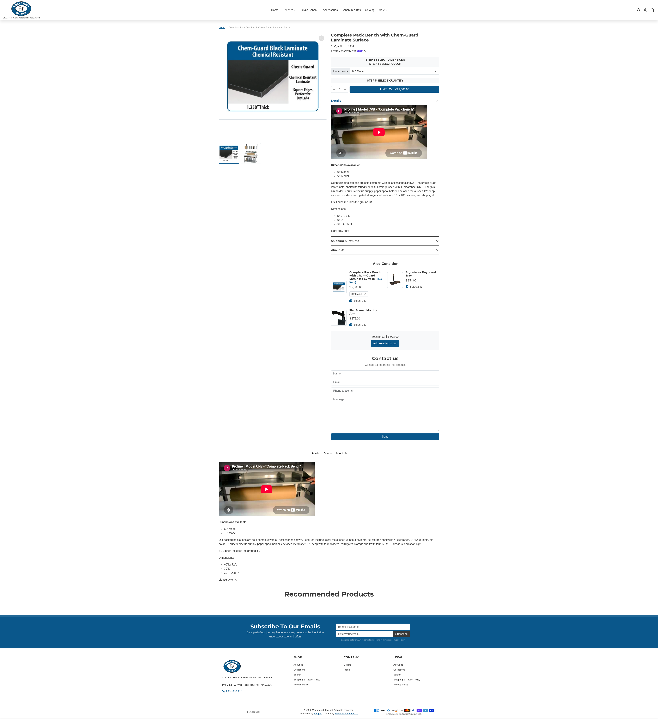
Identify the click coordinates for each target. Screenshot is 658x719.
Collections (299, 669)
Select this (360, 300)
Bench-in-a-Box (351, 10)
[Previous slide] (220, 604)
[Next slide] (438, 604)
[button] (638, 10)
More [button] (382, 10)
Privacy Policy (399, 640)
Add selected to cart (385, 343)
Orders (347, 664)
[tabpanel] (329, 521)
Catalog (370, 10)
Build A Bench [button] (308, 10)
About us (298, 664)
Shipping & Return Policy (307, 679)
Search (297, 674)
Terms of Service (382, 640)
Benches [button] (288, 10)
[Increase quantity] (345, 89)
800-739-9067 (234, 691)
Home (274, 10)
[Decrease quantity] (334, 89)
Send (385, 436)
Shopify (318, 713)
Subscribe (401, 633)
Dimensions (340, 71)
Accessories (330, 10)
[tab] (315, 453)
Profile (347, 669)
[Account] (645, 10)
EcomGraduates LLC (346, 713)
